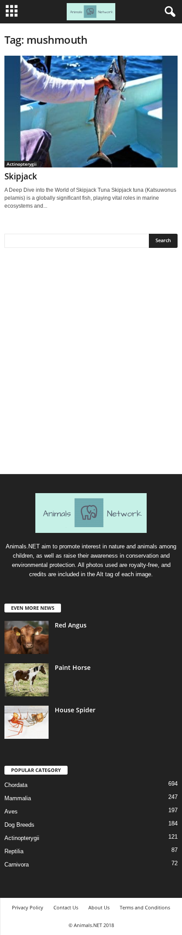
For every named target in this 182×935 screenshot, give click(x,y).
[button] (168, 12)
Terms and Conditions (145, 907)
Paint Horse (73, 667)
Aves (11, 811)
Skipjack (20, 176)
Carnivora (16, 864)
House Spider (75, 710)
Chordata (15, 785)
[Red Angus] (26, 637)
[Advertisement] (91, 364)
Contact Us (65, 907)
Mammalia (17, 798)
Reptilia (13, 851)
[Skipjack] (91, 111)
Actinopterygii (22, 164)
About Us (99, 907)
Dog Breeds (19, 824)
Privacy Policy (27, 907)
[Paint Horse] (26, 679)
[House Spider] (26, 722)
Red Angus (71, 625)
